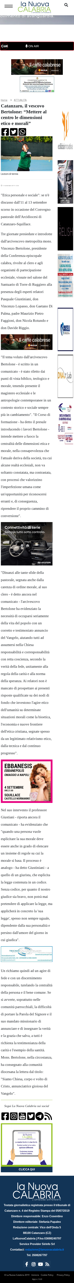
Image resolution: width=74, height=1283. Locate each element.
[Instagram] (33, 1264)
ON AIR (33, 46)
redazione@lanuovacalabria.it (44, 1249)
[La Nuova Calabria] (34, 6)
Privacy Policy (63, 1274)
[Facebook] (26, 1264)
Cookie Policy (47, 1274)
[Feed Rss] (47, 1264)
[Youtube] (40, 1264)
